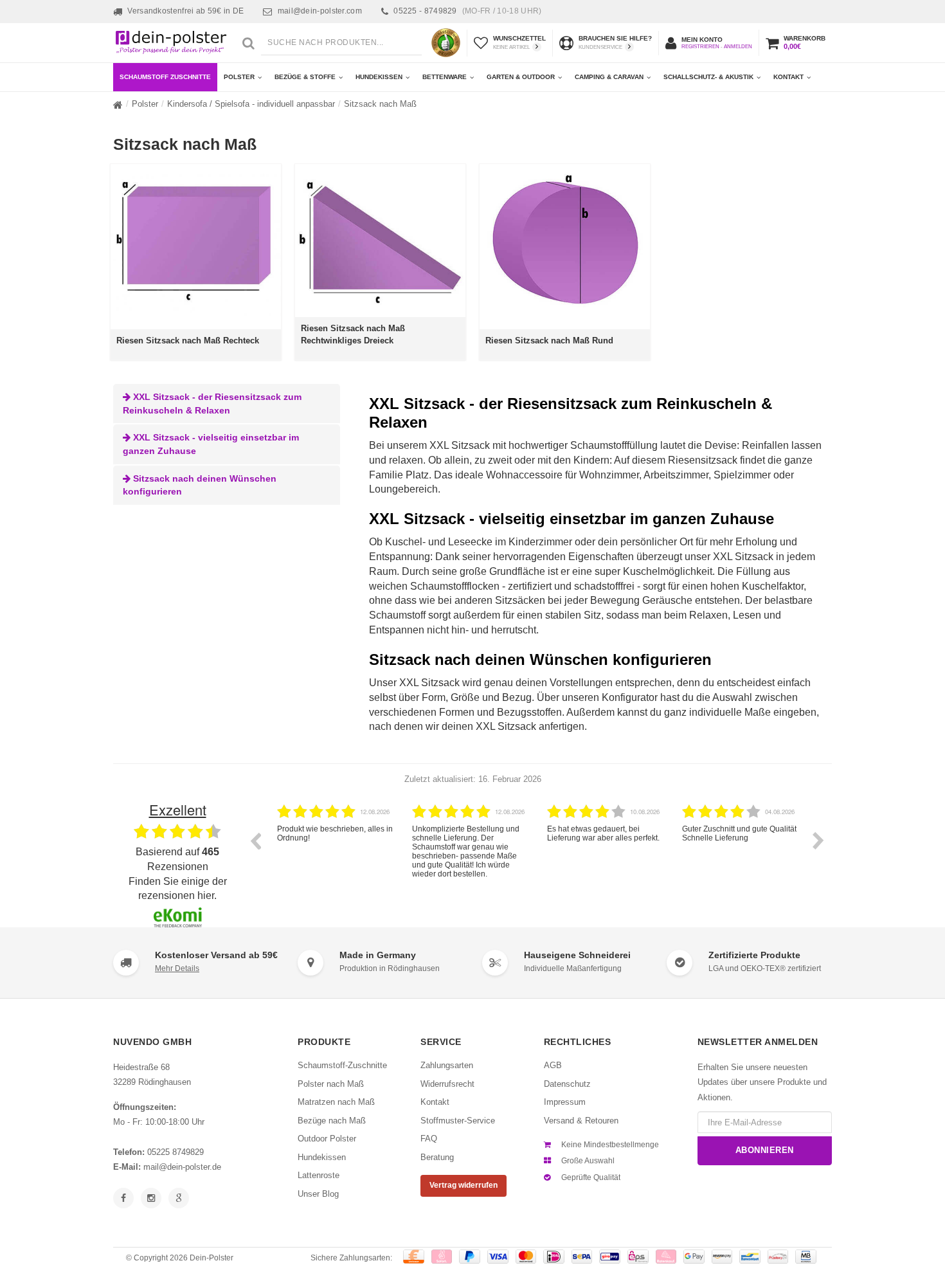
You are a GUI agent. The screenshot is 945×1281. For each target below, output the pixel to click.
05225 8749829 (175, 1152)
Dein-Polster (211, 1257)
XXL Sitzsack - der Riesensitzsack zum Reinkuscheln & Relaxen (212, 403)
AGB (553, 1065)
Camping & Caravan (609, 76)
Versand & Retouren (581, 1120)
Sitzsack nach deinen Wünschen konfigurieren (199, 485)
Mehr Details (177, 968)
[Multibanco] (806, 1257)
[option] (348, 850)
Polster (239, 76)
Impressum (565, 1102)
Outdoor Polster (327, 1138)
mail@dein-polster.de (182, 1167)
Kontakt (788, 76)
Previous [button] (255, 840)
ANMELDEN (738, 47)
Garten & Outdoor (521, 76)
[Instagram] (151, 1198)
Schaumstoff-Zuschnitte (342, 1065)
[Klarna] (666, 1257)
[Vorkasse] (414, 1257)
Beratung (437, 1157)
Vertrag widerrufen (463, 1185)
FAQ (428, 1138)
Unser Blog (318, 1194)
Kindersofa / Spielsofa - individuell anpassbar (251, 104)
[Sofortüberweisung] (442, 1257)
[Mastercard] (526, 1257)
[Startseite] (118, 105)
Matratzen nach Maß (336, 1102)
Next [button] (818, 840)
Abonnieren (764, 1150)
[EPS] (638, 1257)
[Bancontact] (750, 1257)
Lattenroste (318, 1175)
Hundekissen (379, 76)
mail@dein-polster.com (320, 10)
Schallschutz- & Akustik (708, 76)
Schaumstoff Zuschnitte (165, 76)
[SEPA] (582, 1257)
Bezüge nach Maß (332, 1120)
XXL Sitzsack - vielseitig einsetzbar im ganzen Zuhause (211, 444)
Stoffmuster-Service (457, 1120)
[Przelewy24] (778, 1257)
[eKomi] (446, 42)
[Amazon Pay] (722, 1257)
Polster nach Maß (331, 1084)
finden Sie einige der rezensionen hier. (178, 889)
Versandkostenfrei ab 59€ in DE (185, 10)
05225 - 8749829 (467, 10)
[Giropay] (610, 1257)
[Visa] (498, 1257)
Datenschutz (567, 1084)
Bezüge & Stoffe (305, 76)
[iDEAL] (554, 1257)
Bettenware (444, 76)
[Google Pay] (694, 1257)
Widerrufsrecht (447, 1084)
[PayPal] (469, 1257)
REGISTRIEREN (700, 47)
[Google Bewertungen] (178, 1198)
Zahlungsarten (446, 1065)
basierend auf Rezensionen (177, 859)
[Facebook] (123, 1198)
